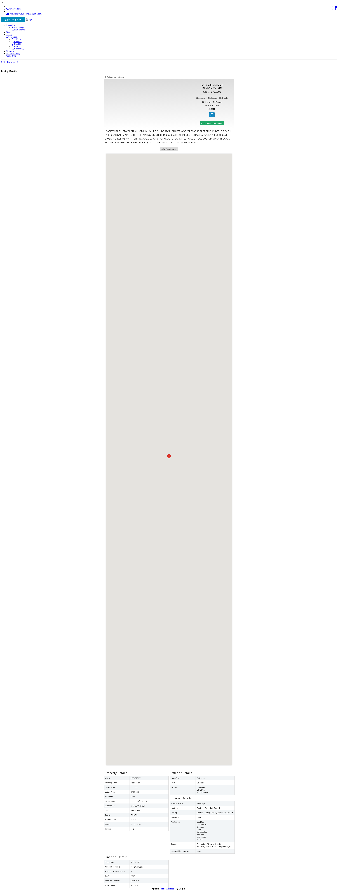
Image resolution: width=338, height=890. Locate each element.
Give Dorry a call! (10, 62)
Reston (17, 46)
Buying (9, 32)
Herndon (18, 41)
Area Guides (11, 37)
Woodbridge (19, 49)
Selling (9, 34)
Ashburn (17, 39)
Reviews (10, 51)
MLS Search (19, 30)
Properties (10, 25)
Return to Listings (115, 77)
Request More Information (212, 123)
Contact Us (11, 56)
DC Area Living (13, 53)
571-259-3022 (15, 9)
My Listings (19, 27)
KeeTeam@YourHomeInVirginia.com (25, 14)
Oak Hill (17, 44)
